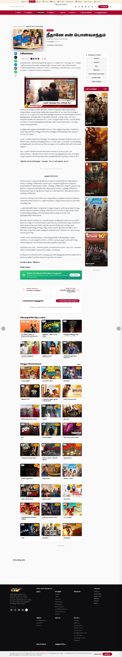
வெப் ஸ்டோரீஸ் (78, 635)
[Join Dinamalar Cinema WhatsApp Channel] (89, 6)
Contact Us (97, 591)
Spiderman (96, 70)
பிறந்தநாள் (77, 640)
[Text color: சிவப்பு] (38, 59)
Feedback (96, 598)
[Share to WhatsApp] (15, 61)
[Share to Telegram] (15, 64)
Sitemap (96, 601)
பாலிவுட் (57, 596)
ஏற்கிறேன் (107, 654)
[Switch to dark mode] (92, 6)
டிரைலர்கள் (39, 623)
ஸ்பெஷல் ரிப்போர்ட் (60, 611)
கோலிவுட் (57, 594)
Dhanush (96, 58)
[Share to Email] (15, 68)
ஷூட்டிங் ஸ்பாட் (78, 630)
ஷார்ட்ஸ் (38, 625)
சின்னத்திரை (58, 604)
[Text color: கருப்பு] (31, 59)
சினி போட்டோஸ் (78, 628)
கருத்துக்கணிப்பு (60, 644)
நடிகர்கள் (76, 620)
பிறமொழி (58, 599)
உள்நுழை (104, 6)
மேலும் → (79, 364)
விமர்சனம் (21, 26)
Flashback (57, 614)
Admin (96, 603)
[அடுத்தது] (119, 328)
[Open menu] (110, 6)
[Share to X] (15, 57)
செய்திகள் (58, 591)
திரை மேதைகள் (59, 606)
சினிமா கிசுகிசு (59, 601)
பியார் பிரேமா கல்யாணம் (96, 74)
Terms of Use (97, 596)
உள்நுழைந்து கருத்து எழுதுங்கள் (68, 300)
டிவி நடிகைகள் (78, 625)
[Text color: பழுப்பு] (36, 59)
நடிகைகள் (77, 623)
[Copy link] (15, 75)
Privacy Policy (97, 594)
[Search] (96, 6)
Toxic (96, 66)
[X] (79, 6)
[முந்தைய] (3, 328)
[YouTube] (82, 6)
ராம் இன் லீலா (96, 77)
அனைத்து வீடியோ (41, 620)
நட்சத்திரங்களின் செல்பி (80, 633)
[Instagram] (85, 6)
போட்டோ (76, 618)
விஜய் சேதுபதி (96, 81)
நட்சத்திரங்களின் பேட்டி (61, 609)
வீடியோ (38, 618)
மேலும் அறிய (98, 654)
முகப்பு (15, 26)
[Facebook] (75, 6)
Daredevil (96, 62)
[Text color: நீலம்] (34, 59)
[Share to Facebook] (15, 53)
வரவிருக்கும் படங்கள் (79, 638)
